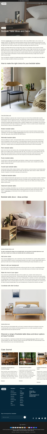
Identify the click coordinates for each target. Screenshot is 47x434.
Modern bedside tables (19, 132)
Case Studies (5, 354)
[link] (32, 392)
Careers (12, 401)
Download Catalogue (22, 393)
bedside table (9, 40)
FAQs (21, 391)
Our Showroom (13, 394)
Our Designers (13, 392)
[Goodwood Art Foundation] (27, 358)
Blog (11, 403)
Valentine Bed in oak (5, 324)
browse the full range (30, 338)
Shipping (21, 397)
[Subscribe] (25, 417)
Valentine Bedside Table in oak (7, 249)
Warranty (21, 400)
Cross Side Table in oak (6, 115)
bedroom (9, 258)
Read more (3, 380)
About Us (12, 391)
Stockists (12, 396)
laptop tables (7, 191)
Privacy (21, 402)
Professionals (13, 399)
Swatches (12, 398)
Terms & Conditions (22, 405)
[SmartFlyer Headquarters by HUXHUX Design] (9, 358)
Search (21, 395)
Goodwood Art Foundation (25, 367)
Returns (21, 399)
